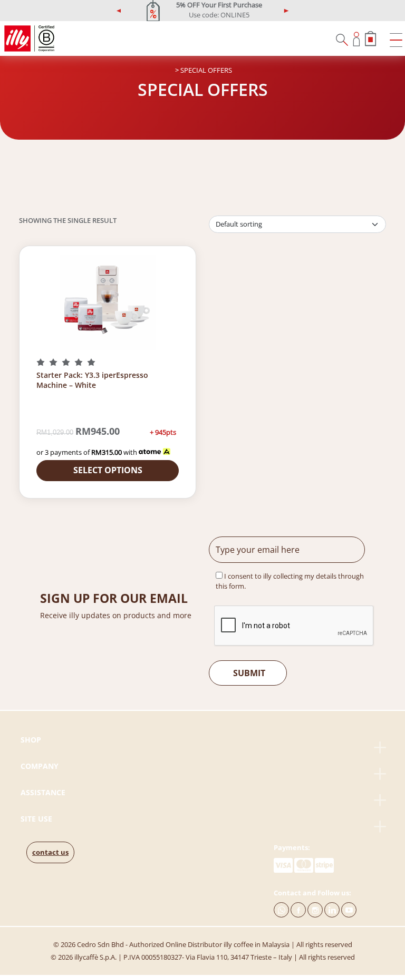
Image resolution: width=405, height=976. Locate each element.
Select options (107, 470)
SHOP (31, 740)
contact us (50, 852)
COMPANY (40, 766)
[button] (119, 10)
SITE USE (36, 819)
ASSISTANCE (43, 792)
